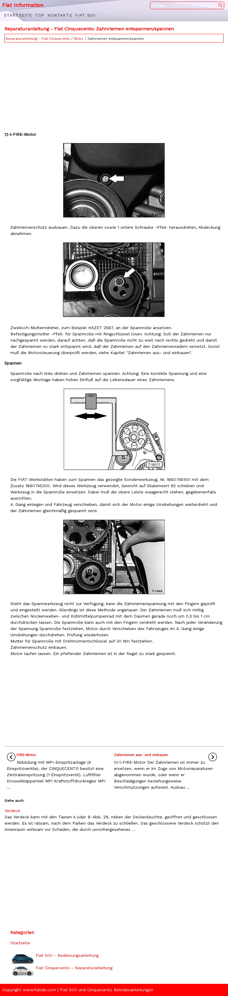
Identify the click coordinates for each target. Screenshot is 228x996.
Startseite (18, 15)
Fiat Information (23, 5)
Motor (78, 39)
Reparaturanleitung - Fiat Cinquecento (38, 39)
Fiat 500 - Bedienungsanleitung (67, 955)
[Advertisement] (114, 85)
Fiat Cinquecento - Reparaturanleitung (74, 967)
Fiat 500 (85, 15)
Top (40, 15)
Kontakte (60, 15)
